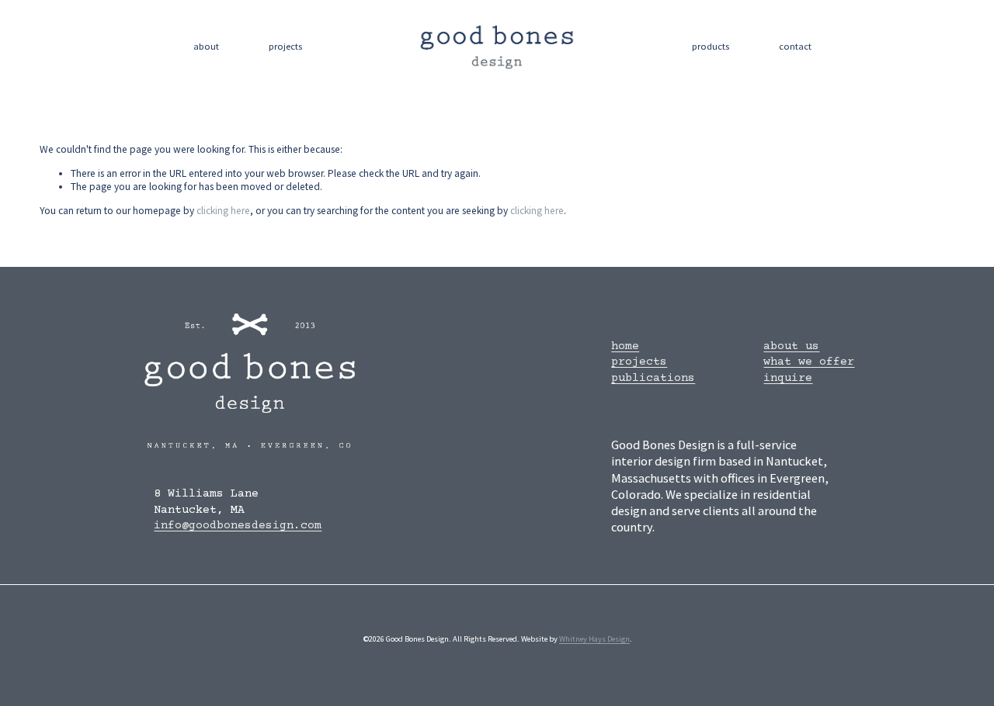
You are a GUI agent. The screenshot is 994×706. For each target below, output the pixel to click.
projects (285, 46)
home (625, 346)
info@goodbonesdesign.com (237, 525)
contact (795, 46)
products (710, 46)
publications (653, 378)
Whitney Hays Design (594, 639)
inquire (787, 378)
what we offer (808, 362)
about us (791, 346)
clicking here (223, 210)
